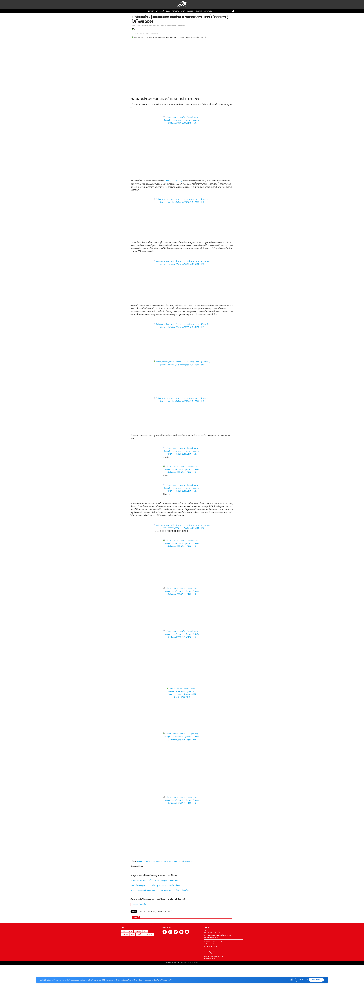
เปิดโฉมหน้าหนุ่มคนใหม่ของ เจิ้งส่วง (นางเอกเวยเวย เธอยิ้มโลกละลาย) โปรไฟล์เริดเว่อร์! (163, 26)
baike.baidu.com (152, 861)
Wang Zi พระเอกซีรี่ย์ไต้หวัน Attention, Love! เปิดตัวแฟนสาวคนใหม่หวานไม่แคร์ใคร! (160, 890)
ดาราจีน (160, 911)
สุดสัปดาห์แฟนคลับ (139, 904)
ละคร (132, 934)
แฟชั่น (168, 11)
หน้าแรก (151, 11)
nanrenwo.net (165, 861)
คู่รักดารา (142, 911)
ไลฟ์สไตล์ (199, 11)
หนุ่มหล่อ (190, 11)
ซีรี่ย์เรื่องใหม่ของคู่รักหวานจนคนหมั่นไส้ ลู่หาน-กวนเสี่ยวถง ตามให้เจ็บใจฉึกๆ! (156, 885)
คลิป (162, 11)
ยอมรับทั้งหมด (316, 980)
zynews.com (177, 861)
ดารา (183, 11)
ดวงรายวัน (208, 11)
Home (133, 26)
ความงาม (175, 11)
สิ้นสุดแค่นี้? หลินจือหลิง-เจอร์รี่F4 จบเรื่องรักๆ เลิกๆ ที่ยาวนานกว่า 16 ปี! (155, 880)
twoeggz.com (188, 861)
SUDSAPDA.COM (139, 33)
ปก (157, 11)
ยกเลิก (301, 980)
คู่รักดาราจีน (151, 911)
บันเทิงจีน (167, 911)
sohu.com (140, 861)
